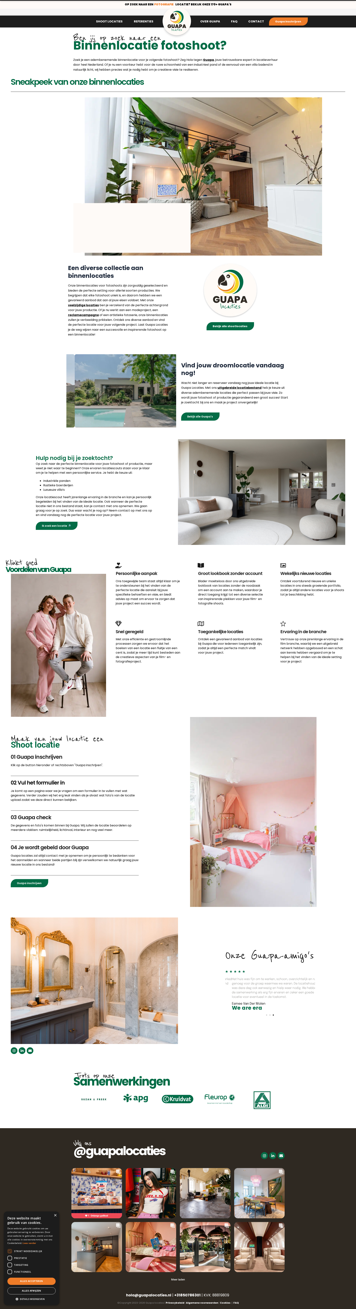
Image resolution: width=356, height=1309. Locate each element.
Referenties (143, 21)
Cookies (226, 1303)
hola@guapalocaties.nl (148, 1295)
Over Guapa (210, 21)
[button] (174, 251)
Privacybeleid (175, 1303)
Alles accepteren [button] (31, 1281)
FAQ (234, 21)
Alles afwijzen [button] (31, 1290)
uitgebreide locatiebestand (239, 388)
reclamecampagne (83, 315)
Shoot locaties (109, 21)
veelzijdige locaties (83, 305)
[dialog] (31, 1258)
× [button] (55, 1215)
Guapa (208, 60)
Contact (256, 21)
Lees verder (29, 1243)
